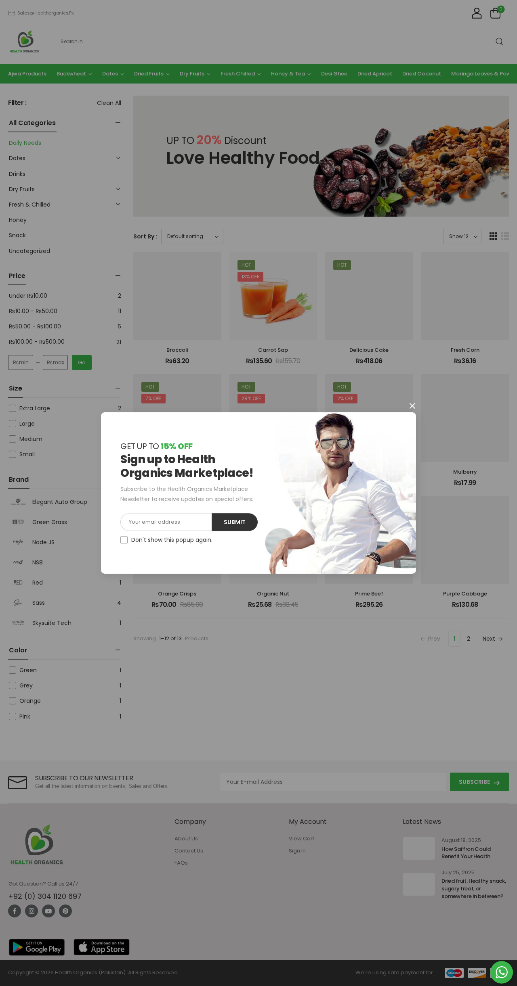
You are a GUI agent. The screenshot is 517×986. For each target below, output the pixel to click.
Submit (235, 522)
